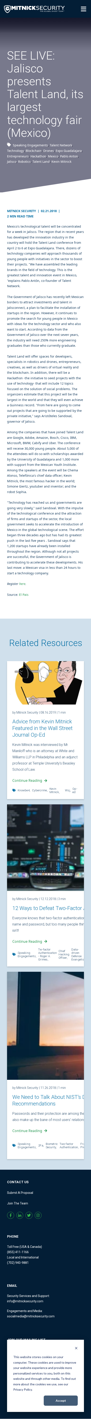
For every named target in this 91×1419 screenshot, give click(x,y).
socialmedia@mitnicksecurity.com (31, 1316)
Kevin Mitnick (61, 161)
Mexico (53, 156)
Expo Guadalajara (69, 151)
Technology (15, 151)
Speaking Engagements (30, 145)
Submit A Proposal (20, 1192)
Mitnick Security (23, 211)
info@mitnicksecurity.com (25, 1301)
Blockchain (34, 151)
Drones (48, 151)
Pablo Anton (69, 156)
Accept (61, 1400)
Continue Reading (27, 780)
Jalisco (11, 161)
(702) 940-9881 (18, 1262)
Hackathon (38, 156)
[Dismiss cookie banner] (76, 1348)
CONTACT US (18, 1182)
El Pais (23, 594)
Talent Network (61, 145)
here (22, 584)
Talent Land (41, 161)
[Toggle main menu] (84, 8)
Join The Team (17, 1203)
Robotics (24, 161)
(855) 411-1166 (18, 1252)
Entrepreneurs (18, 156)
